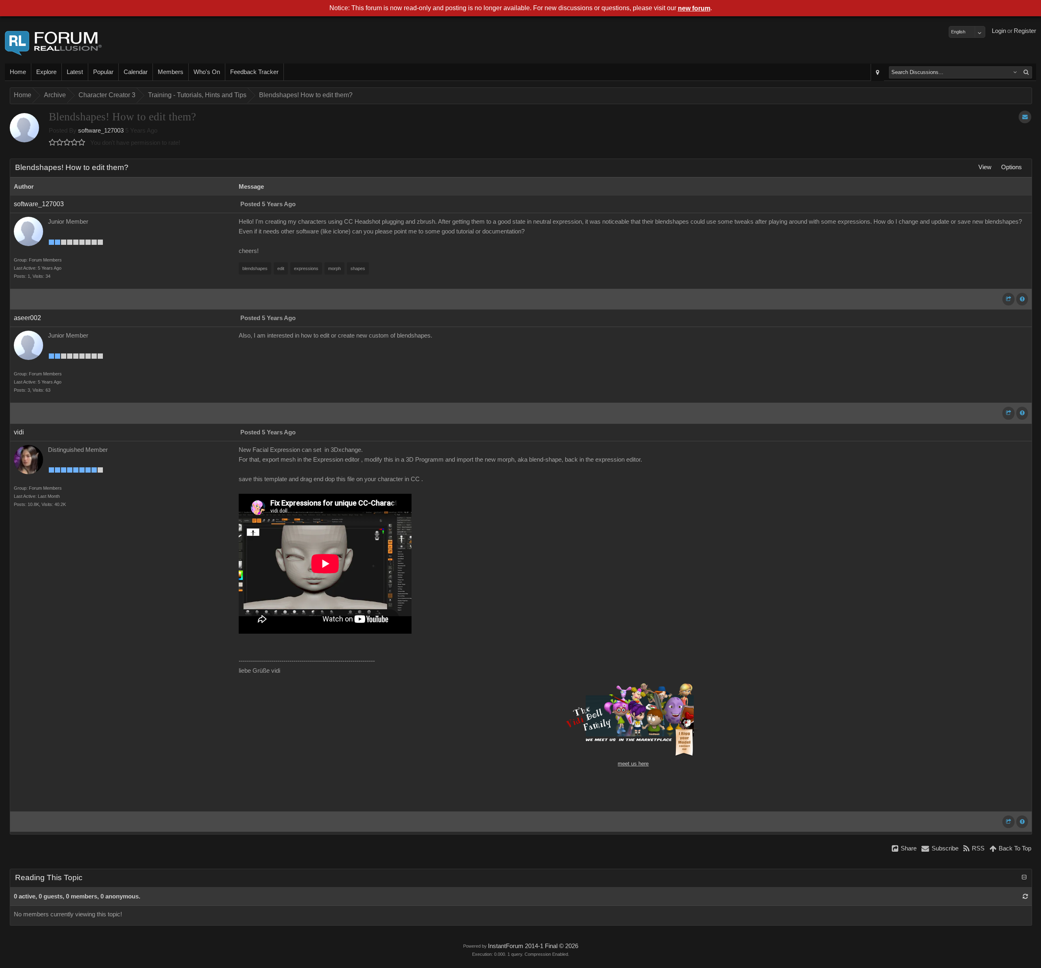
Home (18, 72)
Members (170, 72)
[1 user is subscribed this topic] (1025, 117)
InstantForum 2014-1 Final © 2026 (533, 946)
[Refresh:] (1025, 896)
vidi (19, 432)
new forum (694, 8)
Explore (46, 72)
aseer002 (27, 317)
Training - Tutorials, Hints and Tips (197, 95)
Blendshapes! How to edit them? (306, 95)
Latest (75, 72)
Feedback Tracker (254, 72)
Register (1025, 31)
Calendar (136, 72)
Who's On (207, 72)
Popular (103, 72)
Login (999, 31)
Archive (55, 95)
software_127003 (101, 130)
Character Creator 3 (106, 95)
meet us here (633, 764)
